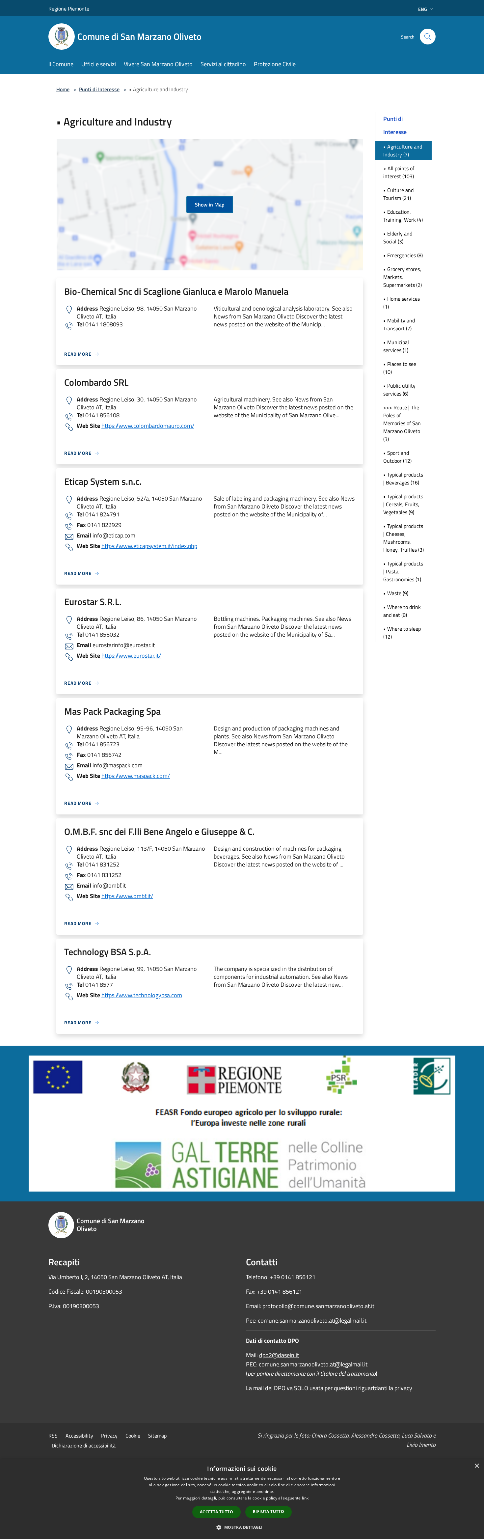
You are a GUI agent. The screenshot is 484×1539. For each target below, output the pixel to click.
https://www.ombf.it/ (127, 896)
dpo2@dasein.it (279, 1355)
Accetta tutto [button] (216, 1512)
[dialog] (242, 1499)
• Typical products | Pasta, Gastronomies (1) (403, 571)
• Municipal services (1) (396, 346)
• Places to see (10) (399, 368)
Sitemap (157, 1436)
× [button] (476, 1466)
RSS (53, 1436)
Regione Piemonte (68, 9)
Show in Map (210, 204)
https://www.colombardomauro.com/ (147, 425)
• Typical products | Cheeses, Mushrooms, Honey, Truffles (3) (403, 538)
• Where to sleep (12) (402, 633)
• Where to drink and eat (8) (402, 611)
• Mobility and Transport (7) (399, 324)
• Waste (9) (395, 593)
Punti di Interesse (99, 89)
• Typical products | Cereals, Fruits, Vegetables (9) (403, 504)
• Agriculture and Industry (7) (402, 150)
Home (62, 89)
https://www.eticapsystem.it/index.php (149, 545)
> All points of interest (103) (398, 172)
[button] (241, 1527)
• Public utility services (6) (399, 390)
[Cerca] (428, 36)
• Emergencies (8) (403, 255)
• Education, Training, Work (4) (403, 216)
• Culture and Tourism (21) (398, 194)
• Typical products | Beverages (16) (403, 478)
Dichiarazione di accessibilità (84, 1445)
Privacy (109, 1436)
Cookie (132, 1436)
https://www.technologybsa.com (141, 995)
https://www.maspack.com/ (135, 775)
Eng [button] (422, 9)
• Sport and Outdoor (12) (397, 457)
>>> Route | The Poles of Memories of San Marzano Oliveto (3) (402, 423)
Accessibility (79, 1436)
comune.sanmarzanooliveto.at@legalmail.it (313, 1364)
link (305, 1498)
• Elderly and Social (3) (397, 237)
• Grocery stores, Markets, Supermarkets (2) (402, 277)
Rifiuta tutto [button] (268, 1511)
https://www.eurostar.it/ (131, 655)
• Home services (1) (401, 303)
